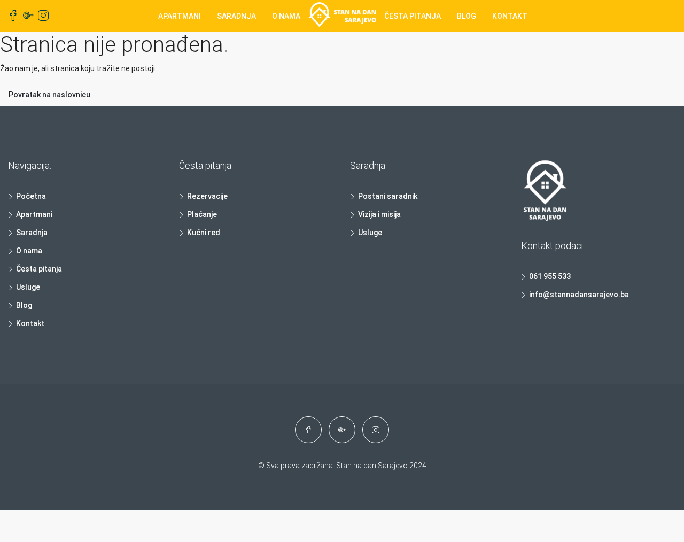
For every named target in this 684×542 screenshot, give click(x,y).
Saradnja (236, 16)
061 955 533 (550, 276)
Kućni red (203, 232)
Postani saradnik (387, 196)
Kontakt (509, 16)
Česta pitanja (412, 16)
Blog (466, 16)
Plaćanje (202, 214)
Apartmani (179, 16)
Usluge (28, 287)
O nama (286, 16)
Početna (31, 196)
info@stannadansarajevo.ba (579, 294)
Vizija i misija (379, 214)
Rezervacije (207, 196)
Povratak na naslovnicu (49, 94)
